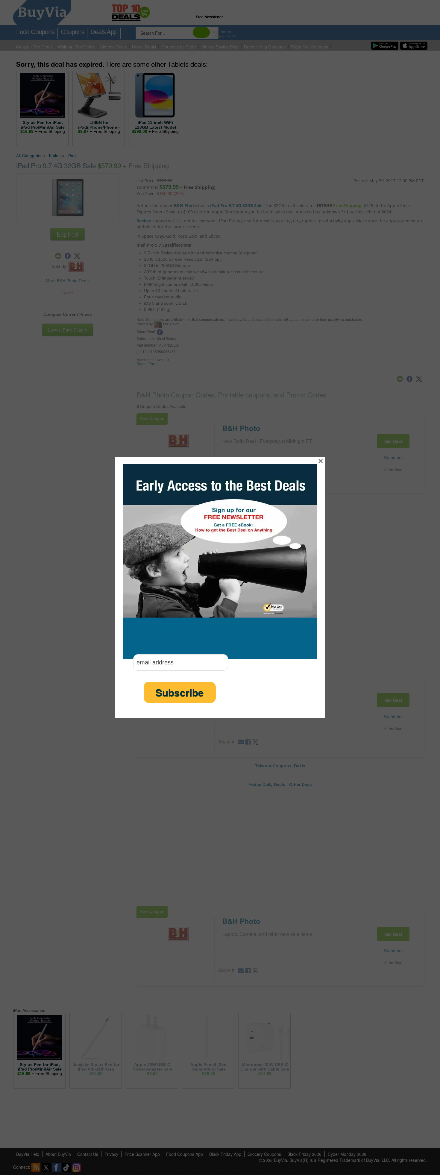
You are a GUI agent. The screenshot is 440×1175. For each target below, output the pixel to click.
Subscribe (180, 692)
